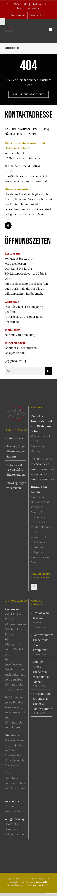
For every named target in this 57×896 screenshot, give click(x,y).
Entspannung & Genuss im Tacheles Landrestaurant (42, 701)
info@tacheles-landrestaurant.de (26, 176)
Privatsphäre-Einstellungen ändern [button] (15, 451)
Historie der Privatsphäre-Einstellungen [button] (15, 469)
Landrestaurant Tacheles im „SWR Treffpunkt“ (42, 642)
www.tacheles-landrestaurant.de (26, 181)
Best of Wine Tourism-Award (41, 618)
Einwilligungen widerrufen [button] (15, 485)
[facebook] (8, 225)
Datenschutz (14, 438)
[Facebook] (34, 587)
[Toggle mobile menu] (50, 29)
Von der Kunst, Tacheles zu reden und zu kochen (41, 672)
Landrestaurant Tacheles (39, 885)
